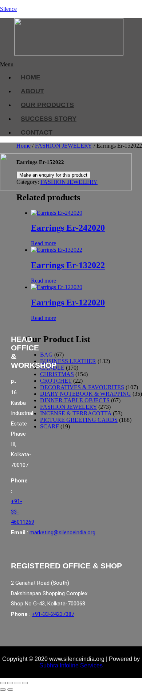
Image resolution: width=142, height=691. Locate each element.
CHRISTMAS (57, 374)
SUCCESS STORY (48, 118)
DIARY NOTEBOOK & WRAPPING (85, 394)
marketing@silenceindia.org (62, 532)
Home (23, 146)
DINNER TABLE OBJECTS (75, 400)
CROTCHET (56, 381)
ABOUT (32, 91)
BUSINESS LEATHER (68, 361)
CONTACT (36, 132)
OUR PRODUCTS (47, 104)
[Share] (17, 683)
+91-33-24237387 (53, 614)
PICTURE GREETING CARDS (79, 420)
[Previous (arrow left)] (3, 689)
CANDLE (52, 368)
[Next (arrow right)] (10, 689)
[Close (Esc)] (25, 683)
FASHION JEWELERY (63, 146)
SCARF (49, 426)
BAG (46, 354)
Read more (43, 243)
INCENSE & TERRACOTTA (75, 413)
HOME (30, 77)
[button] (67, 64)
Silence (8, 9)
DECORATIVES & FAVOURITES (82, 387)
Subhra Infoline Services (71, 665)
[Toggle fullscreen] (10, 683)
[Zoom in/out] (3, 683)
